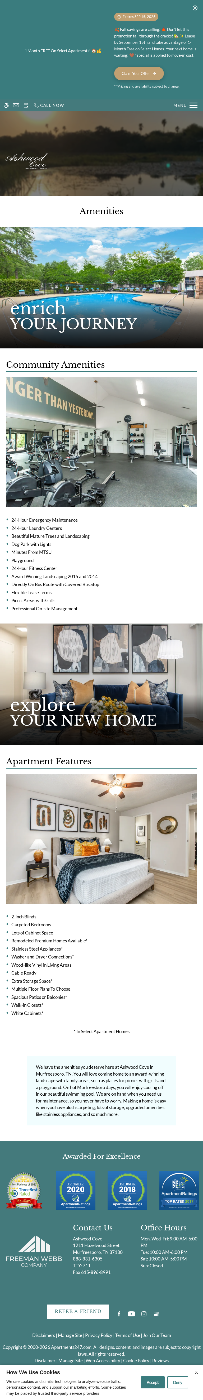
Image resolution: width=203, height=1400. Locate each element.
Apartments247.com (71, 1347)
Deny (177, 1382)
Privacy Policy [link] (98, 1335)
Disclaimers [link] (43, 1335)
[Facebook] (119, 1316)
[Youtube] (131, 1316)
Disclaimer (45, 1360)
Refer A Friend (78, 1311)
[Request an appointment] (26, 105)
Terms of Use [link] (127, 1335)
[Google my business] (156, 1316)
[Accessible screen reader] (6, 105)
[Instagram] (144, 1316)
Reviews (160, 1360)
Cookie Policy (136, 1360)
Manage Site (70, 1360)
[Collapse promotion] (195, 8)
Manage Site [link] (70, 1335)
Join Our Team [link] (157, 1335)
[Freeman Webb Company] (33, 1251)
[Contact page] (16, 105)
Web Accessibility (103, 1360)
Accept (153, 1382)
